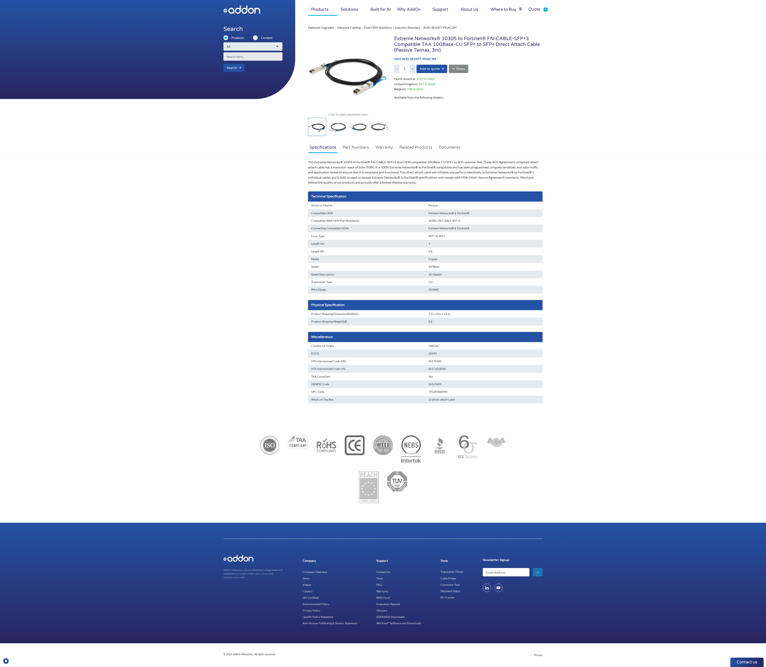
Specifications (323, 147)
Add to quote (430, 69)
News (306, 578)
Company (309, 560)
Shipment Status (450, 591)
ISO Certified (311, 597)
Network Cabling (349, 27)
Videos (307, 584)
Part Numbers (356, 147)
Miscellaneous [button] (322, 337)
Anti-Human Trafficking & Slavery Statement (330, 623)
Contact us (747, 662)
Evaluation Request (388, 604)
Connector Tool (450, 584)
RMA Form (383, 597)
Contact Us (383, 572)
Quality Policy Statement (318, 617)
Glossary (381, 610)
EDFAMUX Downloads (390, 617)
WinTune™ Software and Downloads (398, 623)
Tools (379, 578)
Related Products (415, 147)
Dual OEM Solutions (378, 27)
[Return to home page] (250, 9)
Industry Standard (407, 27)
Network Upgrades (321, 27)
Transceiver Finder (452, 571)
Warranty (384, 147)
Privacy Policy (311, 610)
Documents (449, 147)
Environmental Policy (316, 604)
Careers (307, 591)
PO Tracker (447, 597)
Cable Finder (448, 578)
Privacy (538, 655)
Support (382, 560)
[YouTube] (498, 588)
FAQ (379, 584)
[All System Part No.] (252, 46)
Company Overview (315, 572)
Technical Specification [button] (328, 196)
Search (232, 68)
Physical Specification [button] (328, 305)
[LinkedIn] (487, 588)
